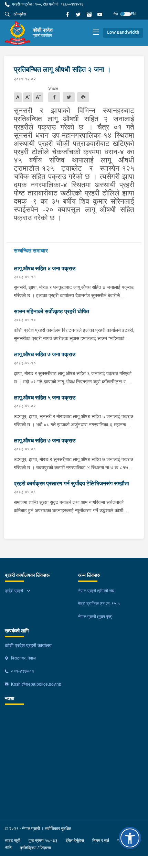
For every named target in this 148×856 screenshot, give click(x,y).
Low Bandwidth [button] (123, 32)
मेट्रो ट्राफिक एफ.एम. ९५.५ (99, 603)
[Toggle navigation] (96, 33)
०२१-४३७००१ (22, 671)
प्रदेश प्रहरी (14, 590)
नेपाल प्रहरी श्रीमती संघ (96, 590)
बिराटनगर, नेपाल (23, 658)
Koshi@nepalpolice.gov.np (35, 684)
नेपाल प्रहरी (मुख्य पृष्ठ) (95, 616)
